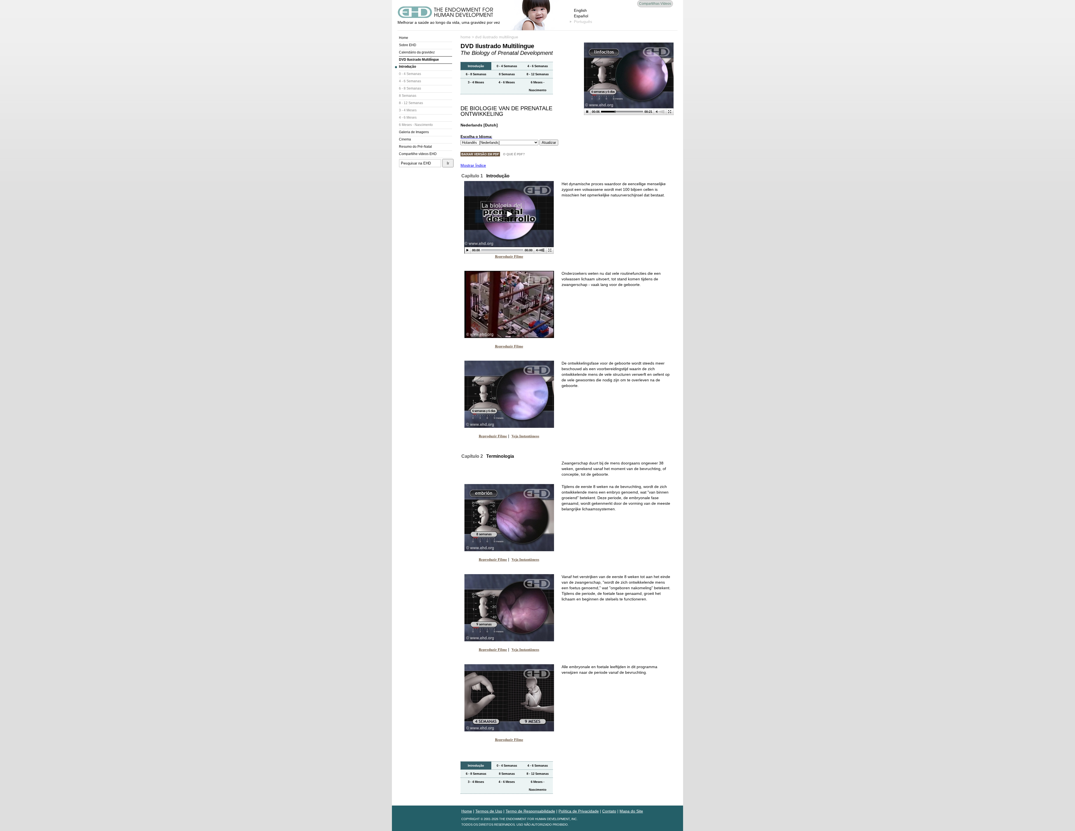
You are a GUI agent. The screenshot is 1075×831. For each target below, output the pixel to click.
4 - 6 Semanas (410, 81)
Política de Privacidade (578, 811)
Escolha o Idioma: (476, 137)
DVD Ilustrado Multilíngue (419, 60)
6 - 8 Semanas (410, 88)
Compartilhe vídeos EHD (418, 154)
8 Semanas (407, 96)
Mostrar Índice (473, 165)
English (580, 10)
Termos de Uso (488, 811)
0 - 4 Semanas (410, 74)
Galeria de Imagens (414, 132)
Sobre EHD (407, 45)
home (466, 37)
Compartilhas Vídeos (655, 4)
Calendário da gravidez (417, 52)
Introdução (407, 67)
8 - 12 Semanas (411, 103)
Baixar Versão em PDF (480, 154)
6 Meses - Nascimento (416, 125)
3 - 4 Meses (408, 110)
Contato (609, 811)
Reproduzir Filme (509, 256)
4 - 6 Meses (408, 117)
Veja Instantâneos (525, 435)
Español (581, 16)
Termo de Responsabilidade (530, 811)
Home (403, 38)
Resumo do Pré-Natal (415, 147)
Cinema (405, 139)
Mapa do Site (631, 811)
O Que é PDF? (514, 154)
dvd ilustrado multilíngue (496, 37)
